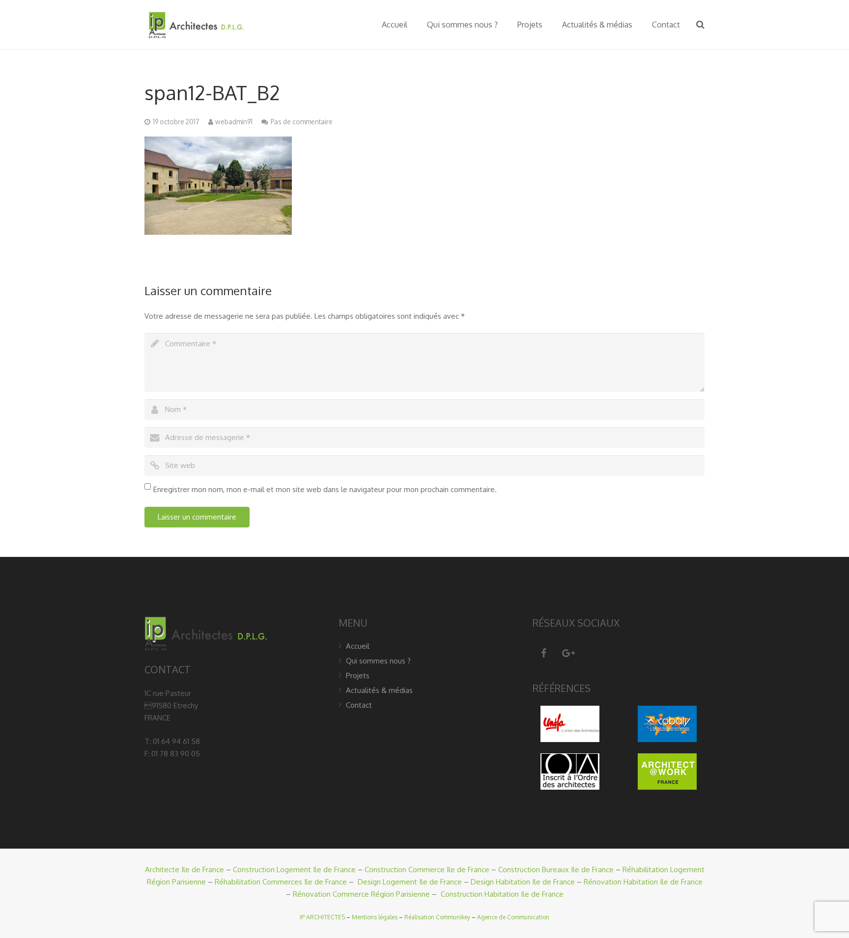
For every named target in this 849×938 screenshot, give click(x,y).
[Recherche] (700, 24)
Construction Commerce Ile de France (427, 869)
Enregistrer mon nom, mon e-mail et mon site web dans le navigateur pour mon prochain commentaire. (325, 489)
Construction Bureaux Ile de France (556, 869)
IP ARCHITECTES (322, 917)
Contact (359, 705)
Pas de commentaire (302, 121)
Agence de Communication (513, 917)
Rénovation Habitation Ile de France (643, 881)
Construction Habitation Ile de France (502, 894)
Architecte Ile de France (184, 869)
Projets (357, 675)
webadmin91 (234, 121)
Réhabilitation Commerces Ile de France (281, 881)
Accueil (357, 646)
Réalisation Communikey (437, 917)
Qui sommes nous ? (378, 660)
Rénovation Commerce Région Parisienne (361, 894)
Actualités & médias (379, 690)
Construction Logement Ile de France (294, 869)
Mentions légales (374, 917)
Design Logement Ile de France (410, 881)
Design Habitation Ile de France (523, 881)
